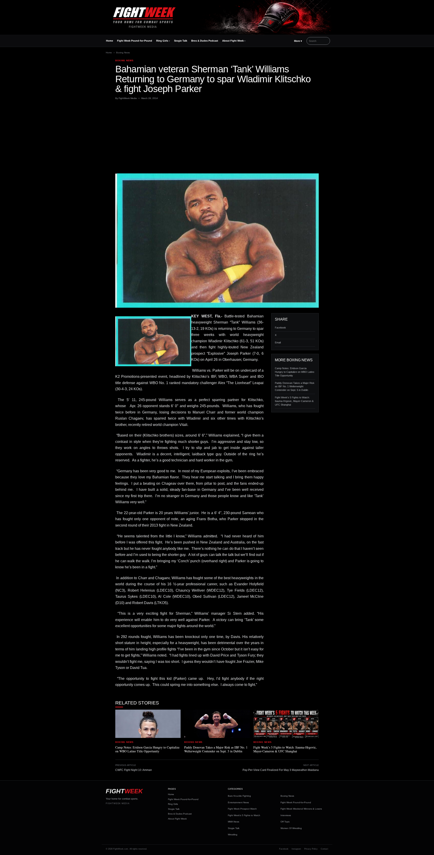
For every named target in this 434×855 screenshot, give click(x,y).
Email (278, 342)
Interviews (286, 815)
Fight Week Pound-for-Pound (134, 40)
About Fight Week (233, 40)
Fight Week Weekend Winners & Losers (301, 809)
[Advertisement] (217, 136)
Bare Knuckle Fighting (239, 796)
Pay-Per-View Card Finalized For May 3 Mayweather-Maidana (281, 770)
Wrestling (232, 834)
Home (109, 40)
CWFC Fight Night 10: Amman (133, 770)
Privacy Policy (311, 849)
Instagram (296, 849)
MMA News (233, 821)
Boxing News (123, 52)
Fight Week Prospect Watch (242, 809)
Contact (324, 849)
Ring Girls (162, 40)
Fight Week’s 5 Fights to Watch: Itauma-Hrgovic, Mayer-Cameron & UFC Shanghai (294, 401)
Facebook (280, 327)
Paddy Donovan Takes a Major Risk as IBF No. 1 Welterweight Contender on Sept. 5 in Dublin (294, 387)
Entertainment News (238, 802)
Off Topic (285, 821)
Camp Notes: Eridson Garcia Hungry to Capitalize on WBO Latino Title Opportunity (294, 372)
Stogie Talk (180, 40)
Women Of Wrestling (291, 828)
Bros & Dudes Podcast (204, 40)
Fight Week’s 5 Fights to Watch (244, 815)
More (298, 41)
